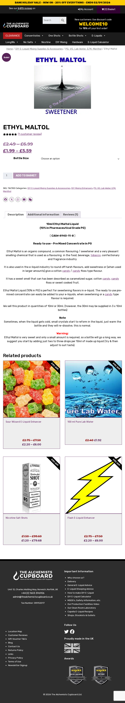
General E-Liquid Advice (80, 585)
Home (9, 48)
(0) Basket (109, 9)
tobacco (96, 255)
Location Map (15, 631)
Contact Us (14, 646)
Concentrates (32, 35)
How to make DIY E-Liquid (81, 592)
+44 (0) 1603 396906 (32, 593)
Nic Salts (28, 42)
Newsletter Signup (17, 665)
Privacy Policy (15, 657)
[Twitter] (67, 632)
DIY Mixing (61, 42)
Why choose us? (76, 577)
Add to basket (26, 175)
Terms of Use (14, 661)
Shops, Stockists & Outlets (81, 615)
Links (10, 654)
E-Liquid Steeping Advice (81, 589)
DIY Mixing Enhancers (82, 188)
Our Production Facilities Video (83, 604)
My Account (86, 9)
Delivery (72, 581)
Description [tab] (16, 214)
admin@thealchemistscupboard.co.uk (33, 597)
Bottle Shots (76, 35)
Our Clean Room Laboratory (82, 607)
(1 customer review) (30, 134)
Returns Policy (15, 650)
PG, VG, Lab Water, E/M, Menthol (83, 48)
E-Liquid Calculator (98, 42)
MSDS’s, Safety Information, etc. (84, 600)
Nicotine (46, 42)
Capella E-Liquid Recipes (80, 611)
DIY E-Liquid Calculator (79, 596)
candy (66, 270)
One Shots (54, 35)
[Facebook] (73, 632)
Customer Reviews (18, 635)
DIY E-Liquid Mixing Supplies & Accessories (39, 48)
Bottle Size (21, 158)
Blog (10, 642)
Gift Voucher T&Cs (17, 639)
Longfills (10, 42)
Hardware (77, 42)
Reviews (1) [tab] (70, 214)
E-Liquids (97, 35)
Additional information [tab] (43, 214)
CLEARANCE (13, 35)
